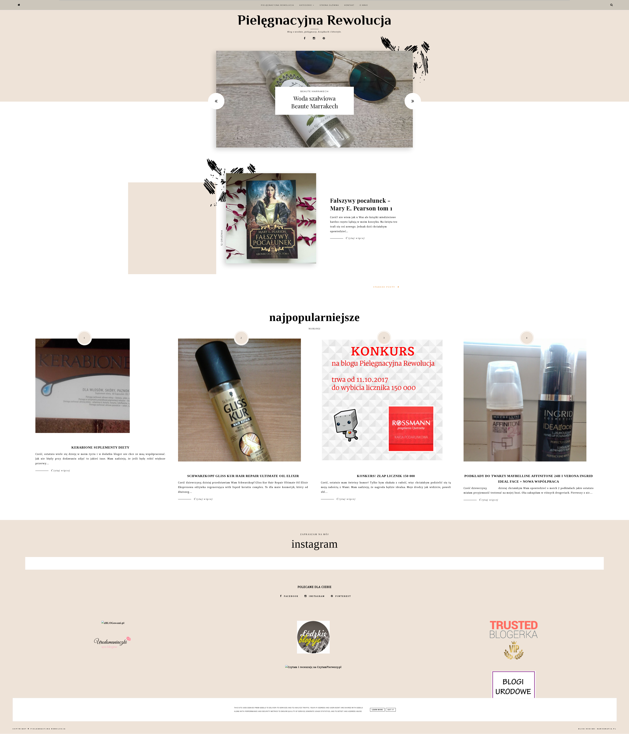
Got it (391, 710)
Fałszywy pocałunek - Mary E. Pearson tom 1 (361, 204)
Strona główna (329, 5)
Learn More (377, 710)
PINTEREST (343, 596)
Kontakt (349, 5)
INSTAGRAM (317, 596)
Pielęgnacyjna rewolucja (277, 5)
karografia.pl (606, 729)
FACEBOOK (291, 596)
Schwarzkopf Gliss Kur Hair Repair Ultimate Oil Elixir (243, 476)
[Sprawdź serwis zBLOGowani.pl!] (112, 623)
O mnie (364, 5)
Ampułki (314, 91)
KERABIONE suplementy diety (100, 447)
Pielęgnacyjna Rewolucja (314, 20)
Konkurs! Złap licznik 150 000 (386, 476)
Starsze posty (384, 287)
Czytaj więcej (355, 238)
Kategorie (306, 5)
